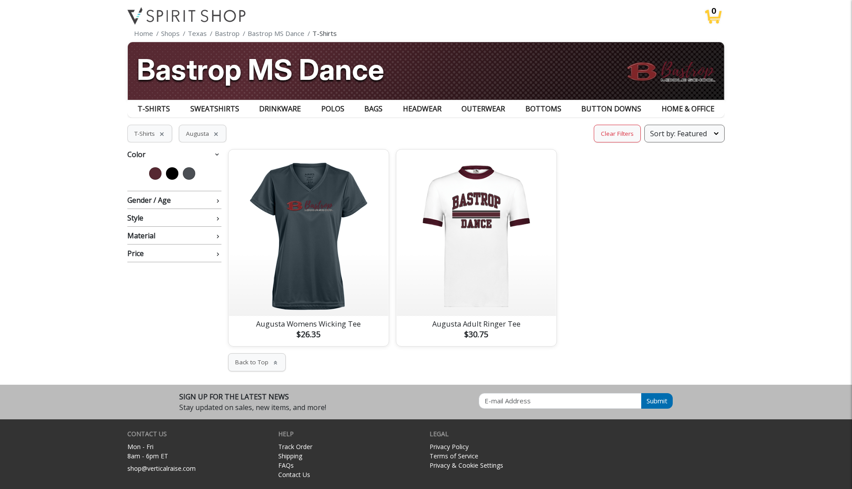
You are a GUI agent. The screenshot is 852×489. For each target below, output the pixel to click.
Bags (373, 109)
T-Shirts (154, 109)
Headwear (422, 109)
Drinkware (280, 109)
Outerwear (483, 109)
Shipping (290, 456)
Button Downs (611, 109)
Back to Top (257, 362)
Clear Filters (617, 134)
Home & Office (688, 109)
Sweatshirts (214, 109)
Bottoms (543, 109)
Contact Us (294, 474)
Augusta (202, 134)
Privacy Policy (449, 446)
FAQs (286, 465)
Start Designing (308, 298)
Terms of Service (454, 456)
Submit (657, 400)
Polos (332, 109)
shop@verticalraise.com (161, 468)
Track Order (295, 446)
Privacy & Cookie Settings (466, 465)
